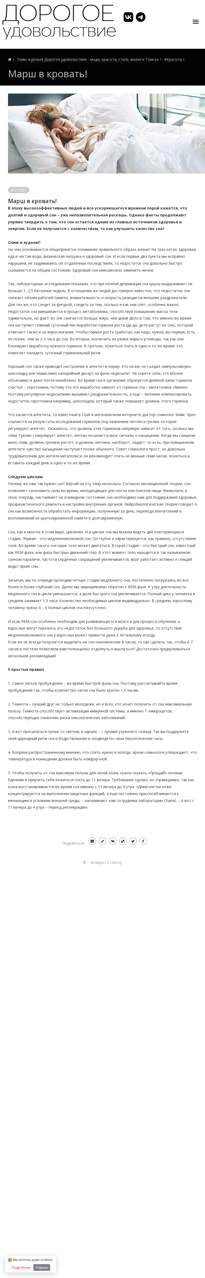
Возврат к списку (105, 862)
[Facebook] (143, 841)
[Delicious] (123, 841)
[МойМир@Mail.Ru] (92, 841)
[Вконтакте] (112, 841)
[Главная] (9, 59)
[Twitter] (133, 841)
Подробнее (21, 1267)
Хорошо (42, 1267)
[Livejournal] (102, 841)
